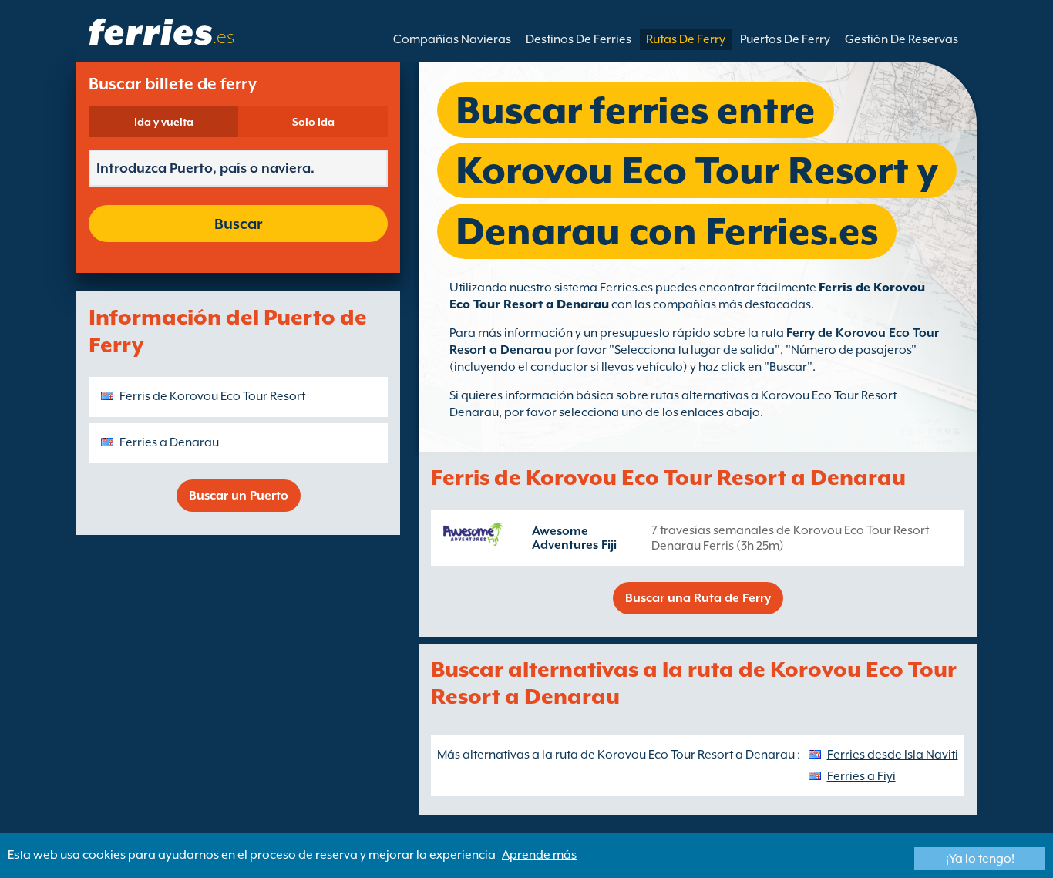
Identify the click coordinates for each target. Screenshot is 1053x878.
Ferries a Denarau (169, 442)
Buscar (238, 223)
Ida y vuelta (163, 122)
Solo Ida (313, 122)
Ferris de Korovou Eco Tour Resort (212, 396)
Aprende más (539, 855)
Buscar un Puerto (238, 496)
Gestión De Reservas (901, 39)
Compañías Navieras (452, 39)
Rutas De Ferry (685, 39)
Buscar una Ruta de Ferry (698, 598)
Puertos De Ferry (785, 39)
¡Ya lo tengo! (980, 859)
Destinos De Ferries (578, 39)
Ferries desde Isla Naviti (892, 755)
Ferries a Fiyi (861, 776)
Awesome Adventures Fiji (574, 538)
